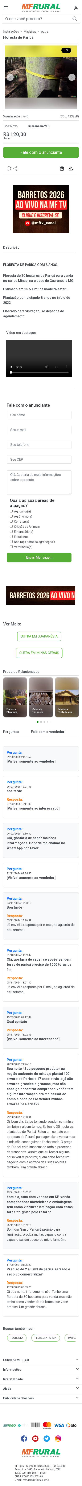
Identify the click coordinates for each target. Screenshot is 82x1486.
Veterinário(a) (23, 547)
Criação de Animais (27, 526)
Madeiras (30, 31)
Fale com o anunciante (41, 152)
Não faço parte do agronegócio (34, 542)
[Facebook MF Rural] (24, 1438)
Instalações (11, 31)
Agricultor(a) (22, 511)
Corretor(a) (21, 521)
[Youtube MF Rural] (35, 1438)
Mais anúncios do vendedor (62, 168)
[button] (74, 18)
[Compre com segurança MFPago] (9, 1425)
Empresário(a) (23, 531)
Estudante (21, 536)
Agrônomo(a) (23, 516)
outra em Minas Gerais (39, 653)
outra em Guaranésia (39, 636)
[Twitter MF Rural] (46, 1438)
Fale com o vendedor (47, 732)
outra (44, 31)
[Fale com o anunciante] (8, 168)
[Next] (71, 77)
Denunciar (71, 168)
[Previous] (10, 77)
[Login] (76, 7)
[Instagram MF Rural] (58, 1438)
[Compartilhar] (15, 168)
